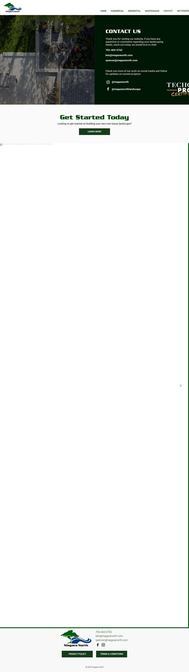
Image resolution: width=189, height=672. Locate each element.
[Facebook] (108, 89)
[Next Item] (180, 385)
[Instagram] (108, 82)
